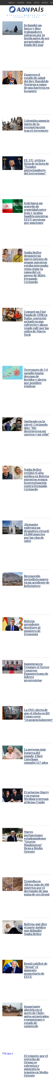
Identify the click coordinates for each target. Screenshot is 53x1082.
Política (36, 2)
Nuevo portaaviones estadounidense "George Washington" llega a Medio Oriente (35, 841)
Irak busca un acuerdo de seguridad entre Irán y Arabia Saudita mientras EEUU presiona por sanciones (36, 213)
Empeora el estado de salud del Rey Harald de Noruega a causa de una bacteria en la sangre (36, 82)
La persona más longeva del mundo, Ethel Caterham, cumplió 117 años (36, 756)
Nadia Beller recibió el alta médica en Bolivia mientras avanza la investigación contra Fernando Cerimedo (36, 479)
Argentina (20, 2)
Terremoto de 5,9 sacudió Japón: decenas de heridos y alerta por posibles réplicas (36, 378)
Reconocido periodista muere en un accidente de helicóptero (36, 581)
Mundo (29, 2)
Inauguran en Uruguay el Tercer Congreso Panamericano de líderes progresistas (36, 672)
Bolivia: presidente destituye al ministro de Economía (32, 627)
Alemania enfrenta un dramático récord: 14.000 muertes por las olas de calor (36, 532)
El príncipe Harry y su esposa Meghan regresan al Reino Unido (36, 797)
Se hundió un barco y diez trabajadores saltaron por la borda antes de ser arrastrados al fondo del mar (36, 35)
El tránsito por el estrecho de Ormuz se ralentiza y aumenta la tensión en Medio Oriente (36, 1065)
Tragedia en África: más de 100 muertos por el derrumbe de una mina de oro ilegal (37, 887)
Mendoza (12, 2)
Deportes (45, 2)
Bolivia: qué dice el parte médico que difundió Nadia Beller (35, 929)
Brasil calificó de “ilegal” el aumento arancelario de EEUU (35, 970)
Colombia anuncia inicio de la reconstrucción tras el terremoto (36, 125)
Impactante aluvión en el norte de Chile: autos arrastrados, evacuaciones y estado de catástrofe (37, 1016)
